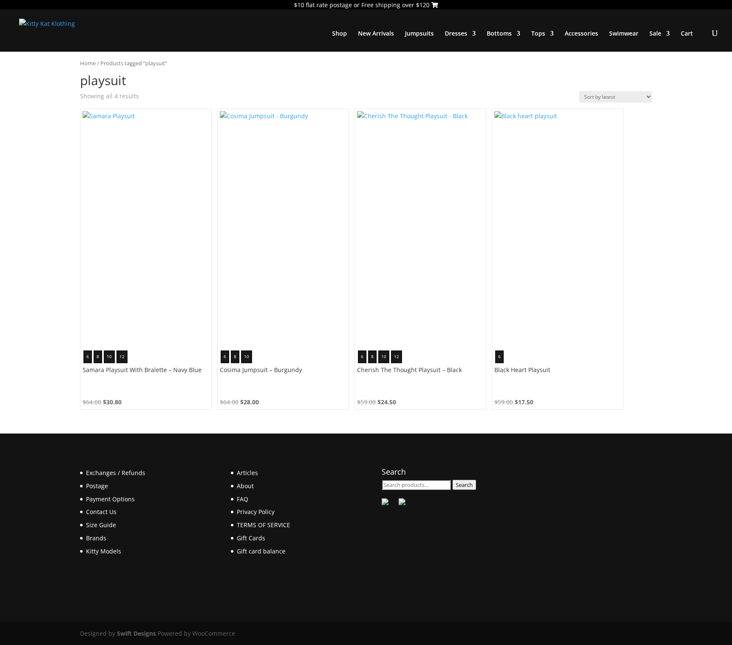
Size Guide (101, 525)
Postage (97, 486)
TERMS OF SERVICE (263, 525)
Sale (655, 34)
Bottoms (499, 34)
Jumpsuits (419, 34)
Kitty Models (103, 551)
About (245, 486)
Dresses (456, 34)
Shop (339, 34)
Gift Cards (251, 538)
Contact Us (101, 512)
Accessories (581, 34)
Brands (96, 538)
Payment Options (110, 499)
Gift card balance (261, 551)
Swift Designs (136, 633)
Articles (247, 473)
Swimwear (623, 34)
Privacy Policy (255, 512)
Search (464, 485)
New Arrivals (376, 34)
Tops (538, 34)
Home (88, 63)
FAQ (242, 499)
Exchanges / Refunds (115, 473)
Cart (687, 34)
